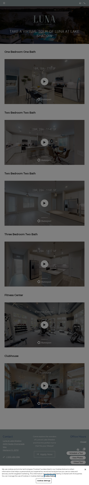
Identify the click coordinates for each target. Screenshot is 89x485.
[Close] (85, 469)
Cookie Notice (49, 476)
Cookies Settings (43, 481)
